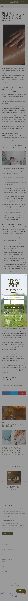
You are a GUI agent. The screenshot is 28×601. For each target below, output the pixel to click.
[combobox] (7, 302)
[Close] (25, 275)
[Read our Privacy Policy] (23, 315)
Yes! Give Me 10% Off (14, 307)
